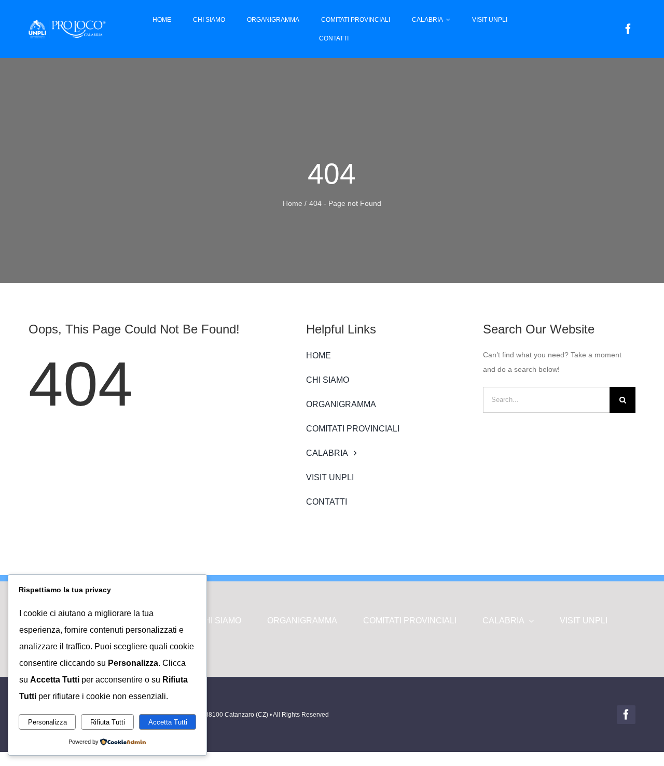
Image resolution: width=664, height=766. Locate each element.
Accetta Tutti (167, 722)
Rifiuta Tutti (107, 722)
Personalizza (47, 722)
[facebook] (628, 29)
